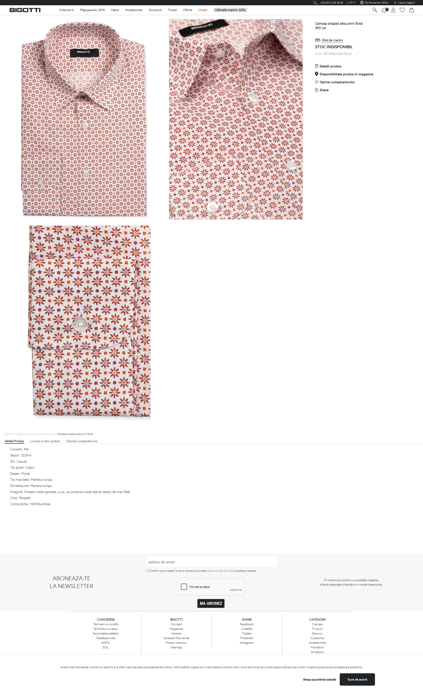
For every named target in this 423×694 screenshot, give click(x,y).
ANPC (105, 643)
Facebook (247, 624)
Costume (317, 638)
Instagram (247, 643)
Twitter (247, 633)
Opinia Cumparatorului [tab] (82, 441)
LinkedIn (246, 629)
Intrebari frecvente (176, 638)
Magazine (176, 629)
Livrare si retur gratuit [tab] (45, 441)
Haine (115, 10)
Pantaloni (317, 647)
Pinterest (246, 638)
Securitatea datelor (106, 633)
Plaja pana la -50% (92, 10)
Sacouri (317, 633)
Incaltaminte (134, 10)
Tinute (172, 10)
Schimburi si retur (106, 629)
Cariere (176, 633)
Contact (176, 624)
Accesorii (155, 10)
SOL (106, 647)
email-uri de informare (221, 570)
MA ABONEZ (211, 603)
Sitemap (176, 647)
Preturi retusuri (176, 643)
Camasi (317, 624)
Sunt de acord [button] (357, 679)
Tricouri (317, 629)
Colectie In (66, 10)
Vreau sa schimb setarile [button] (319, 679)
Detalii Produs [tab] (14, 441)
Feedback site (105, 638)
